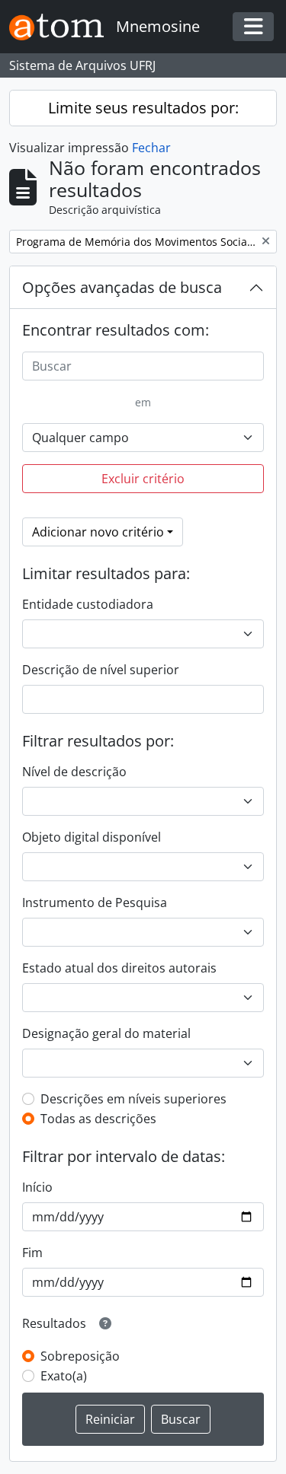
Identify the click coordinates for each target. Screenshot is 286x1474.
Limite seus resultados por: (143, 107)
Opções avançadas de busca (122, 287)
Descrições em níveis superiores (133, 1098)
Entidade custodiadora (87, 604)
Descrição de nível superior (100, 669)
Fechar (151, 147)
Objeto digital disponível (91, 837)
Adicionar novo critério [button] (98, 532)
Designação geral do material (106, 1033)
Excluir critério (143, 478)
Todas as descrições (98, 1118)
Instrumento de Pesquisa (94, 902)
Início (37, 1187)
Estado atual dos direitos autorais (119, 968)
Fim (32, 1252)
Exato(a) (63, 1375)
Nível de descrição (74, 771)
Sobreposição (80, 1356)
